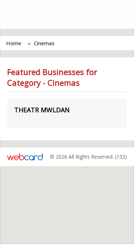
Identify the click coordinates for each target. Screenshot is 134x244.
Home (13, 43)
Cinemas (44, 43)
